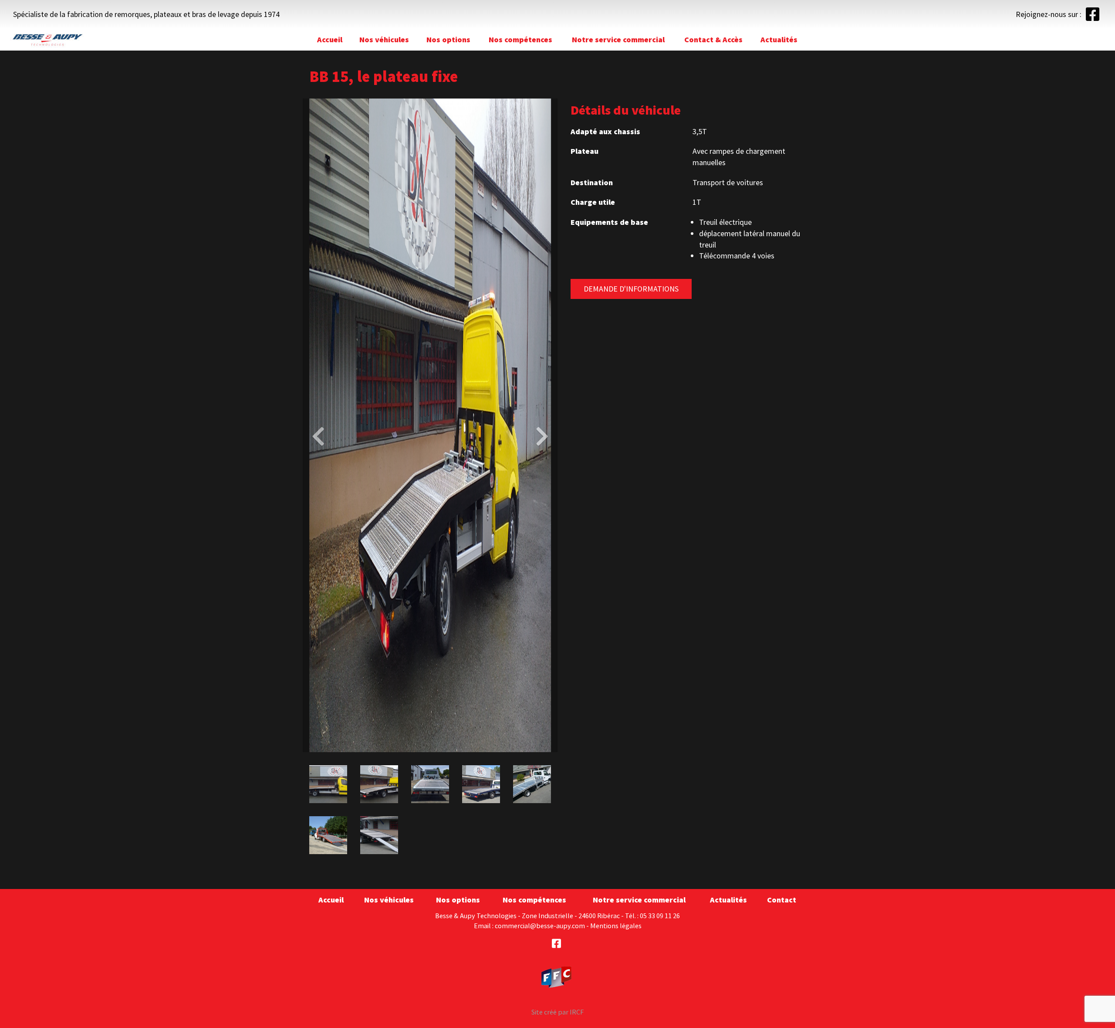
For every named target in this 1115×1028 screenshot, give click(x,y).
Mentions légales (616, 925)
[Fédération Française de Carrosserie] (556, 976)
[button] (322, 425)
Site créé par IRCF (557, 1012)
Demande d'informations (631, 289)
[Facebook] (1093, 17)
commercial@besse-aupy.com (540, 925)
